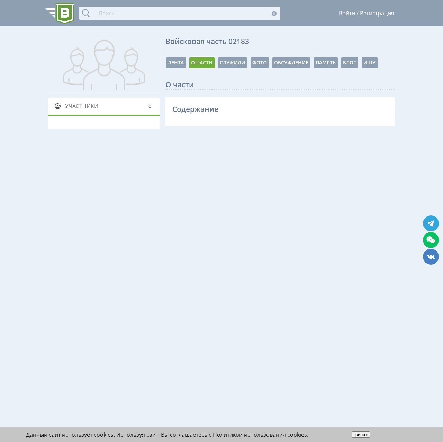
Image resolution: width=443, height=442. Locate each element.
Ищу (369, 62)
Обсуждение (291, 62)
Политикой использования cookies (260, 435)
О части (202, 62)
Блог (349, 62)
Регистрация (377, 13)
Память (326, 62)
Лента (176, 62)
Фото (259, 62)
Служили (232, 62)
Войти (347, 13)
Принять (361, 434)
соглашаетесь (188, 435)
